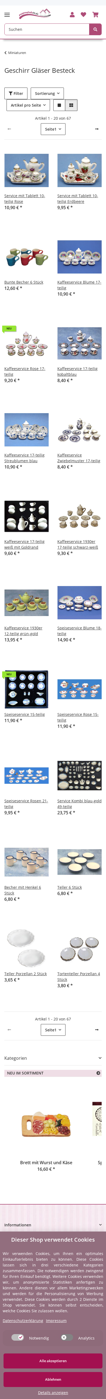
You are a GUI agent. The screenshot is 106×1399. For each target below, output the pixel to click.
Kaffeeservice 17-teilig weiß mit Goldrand (24, 544)
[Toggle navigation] (8, 12)
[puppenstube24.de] (35, 13)
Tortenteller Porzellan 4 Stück (78, 976)
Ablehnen (53, 1379)
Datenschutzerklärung (23, 1320)
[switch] (17, 1337)
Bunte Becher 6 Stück (23, 282)
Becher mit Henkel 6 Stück (22, 890)
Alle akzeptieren (53, 1360)
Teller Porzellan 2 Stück (25, 973)
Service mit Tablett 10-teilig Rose (24, 198)
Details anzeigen (53, 1392)
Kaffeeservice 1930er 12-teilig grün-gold (23, 630)
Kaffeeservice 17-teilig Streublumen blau (24, 457)
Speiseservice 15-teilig (24, 714)
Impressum (56, 1320)
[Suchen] (95, 29)
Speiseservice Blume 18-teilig (79, 630)
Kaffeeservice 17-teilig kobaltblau (77, 371)
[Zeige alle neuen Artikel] (98, 1073)
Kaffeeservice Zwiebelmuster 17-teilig (78, 457)
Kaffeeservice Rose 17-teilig (24, 371)
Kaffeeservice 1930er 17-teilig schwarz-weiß (77, 544)
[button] (72, 15)
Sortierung (45, 93)
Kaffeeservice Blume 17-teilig (79, 285)
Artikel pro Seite (26, 105)
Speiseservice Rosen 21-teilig (26, 803)
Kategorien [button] (15, 1058)
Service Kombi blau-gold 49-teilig (79, 803)
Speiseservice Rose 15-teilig (78, 717)
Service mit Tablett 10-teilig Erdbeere (77, 198)
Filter (18, 93)
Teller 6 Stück (69, 887)
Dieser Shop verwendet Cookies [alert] (53, 1239)
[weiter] (97, 129)
